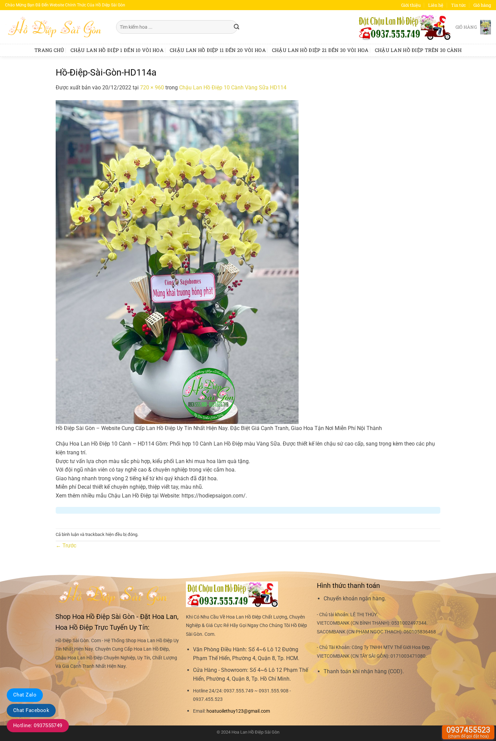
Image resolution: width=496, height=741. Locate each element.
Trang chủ (49, 50)
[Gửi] (236, 27)
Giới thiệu (411, 5)
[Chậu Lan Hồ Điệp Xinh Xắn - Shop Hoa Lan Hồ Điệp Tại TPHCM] (55, 27)
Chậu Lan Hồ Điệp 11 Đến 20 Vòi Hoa (218, 50)
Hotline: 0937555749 (37, 725)
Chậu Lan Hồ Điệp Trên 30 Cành (418, 50)
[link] (238, 711)
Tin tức (458, 5)
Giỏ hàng (482, 5)
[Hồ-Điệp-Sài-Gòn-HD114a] (177, 261)
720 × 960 (152, 87)
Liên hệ (435, 5)
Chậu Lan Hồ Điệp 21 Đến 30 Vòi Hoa (320, 50)
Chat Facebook (31, 710)
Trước (66, 545)
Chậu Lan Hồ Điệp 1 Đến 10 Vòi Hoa (117, 50)
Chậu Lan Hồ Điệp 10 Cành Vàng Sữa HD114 (232, 87)
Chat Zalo (24, 695)
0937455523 (468, 732)
